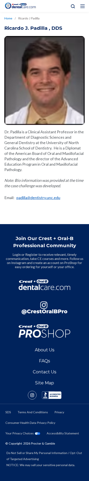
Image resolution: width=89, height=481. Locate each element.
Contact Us (44, 371)
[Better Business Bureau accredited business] (51, 395)
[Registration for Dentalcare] (44, 284)
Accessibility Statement (63, 433)
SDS (8, 412)
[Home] (20, 5)
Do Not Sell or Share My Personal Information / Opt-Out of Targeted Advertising (44, 456)
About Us (44, 349)
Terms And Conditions (32, 412)
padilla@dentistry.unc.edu (38, 197)
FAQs (44, 360)
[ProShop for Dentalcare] (44, 331)
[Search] (72, 6)
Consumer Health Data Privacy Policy (30, 422)
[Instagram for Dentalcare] (44, 307)
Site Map (44, 382)
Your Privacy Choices (19, 433)
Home (8, 18)
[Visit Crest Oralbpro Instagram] (35, 395)
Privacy (59, 412)
